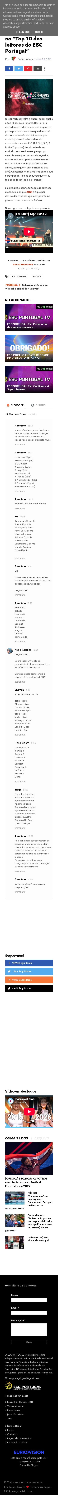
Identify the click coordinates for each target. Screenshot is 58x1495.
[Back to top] (50, 1487)
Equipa (10, 1430)
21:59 (25, 789)
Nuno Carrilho (23, 650)
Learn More (24, 32)
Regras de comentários (19, 1438)
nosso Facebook (23, 264)
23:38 (30, 499)
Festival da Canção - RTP (20, 1402)
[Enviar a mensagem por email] (38, 68)
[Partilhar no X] (19, 68)
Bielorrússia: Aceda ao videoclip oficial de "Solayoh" (26, 286)
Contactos (12, 1434)
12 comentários (16, 414)
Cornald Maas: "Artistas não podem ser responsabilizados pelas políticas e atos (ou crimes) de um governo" (28, 1222)
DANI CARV (22, 743)
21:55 (30, 879)
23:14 (30, 452)
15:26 (33, 743)
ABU (9, 1418)
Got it (39, 32)
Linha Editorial (14, 1426)
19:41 (30, 566)
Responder (20, 444)
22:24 (30, 425)
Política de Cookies (17, 1442)
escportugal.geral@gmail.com (23, 1378)
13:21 (30, 603)
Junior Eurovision (15, 1414)
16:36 (36, 650)
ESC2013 (37, 276)
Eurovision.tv (13, 1410)
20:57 (30, 836)
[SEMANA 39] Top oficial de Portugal (38, 1239)
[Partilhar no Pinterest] (28, 68)
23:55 (22, 516)
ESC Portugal (19, 276)
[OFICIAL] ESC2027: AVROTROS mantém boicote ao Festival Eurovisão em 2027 (26, 1182)
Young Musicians (15, 1406)
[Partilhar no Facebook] (9, 68)
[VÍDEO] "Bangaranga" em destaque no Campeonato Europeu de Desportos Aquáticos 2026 (28, 1200)
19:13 (28, 690)
